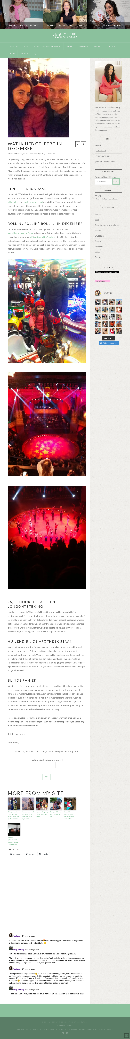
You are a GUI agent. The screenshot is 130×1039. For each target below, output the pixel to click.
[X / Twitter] (67, 1033)
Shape (97, 252)
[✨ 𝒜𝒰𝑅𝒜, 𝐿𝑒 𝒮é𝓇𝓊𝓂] (119, 317)
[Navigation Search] (35, 54)
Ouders (98, 241)
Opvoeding (99, 236)
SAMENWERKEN (103, 156)
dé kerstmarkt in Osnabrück (43, 237)
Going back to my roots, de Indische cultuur (56, 814)
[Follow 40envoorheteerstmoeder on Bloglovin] (102, 281)
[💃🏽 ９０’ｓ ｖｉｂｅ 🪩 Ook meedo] (112, 331)
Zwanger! (98, 257)
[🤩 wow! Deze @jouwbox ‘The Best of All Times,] (105, 302)
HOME (98, 145)
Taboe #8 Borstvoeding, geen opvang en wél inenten (69, 815)
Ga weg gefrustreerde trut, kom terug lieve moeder (13, 840)
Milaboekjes (13, 202)
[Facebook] (63, 1033)
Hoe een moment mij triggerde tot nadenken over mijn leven (28, 815)
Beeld (97, 220)
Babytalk (98, 214)
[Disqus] (47, 894)
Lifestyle (98, 230)
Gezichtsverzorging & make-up (107, 225)
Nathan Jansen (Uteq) (77, 1022)
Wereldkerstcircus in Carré (20, 233)
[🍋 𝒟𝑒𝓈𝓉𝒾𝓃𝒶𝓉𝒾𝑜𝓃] (98, 309)
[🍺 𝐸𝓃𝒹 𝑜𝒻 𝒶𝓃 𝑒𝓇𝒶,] (98, 317)
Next (124, 14)
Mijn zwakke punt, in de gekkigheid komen (42, 814)
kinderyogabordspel (33, 202)
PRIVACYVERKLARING (105, 161)
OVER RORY (101, 151)
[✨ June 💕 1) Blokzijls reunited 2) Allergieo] (112, 302)
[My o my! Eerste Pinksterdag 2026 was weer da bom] (119, 309)
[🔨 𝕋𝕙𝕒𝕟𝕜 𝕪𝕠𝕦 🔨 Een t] (105, 331)
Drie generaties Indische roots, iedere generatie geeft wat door (13, 815)
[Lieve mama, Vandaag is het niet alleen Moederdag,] (112, 317)
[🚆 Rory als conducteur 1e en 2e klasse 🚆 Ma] (98, 302)
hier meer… (102, 130)
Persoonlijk (13, 154)
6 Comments (50, 154)
